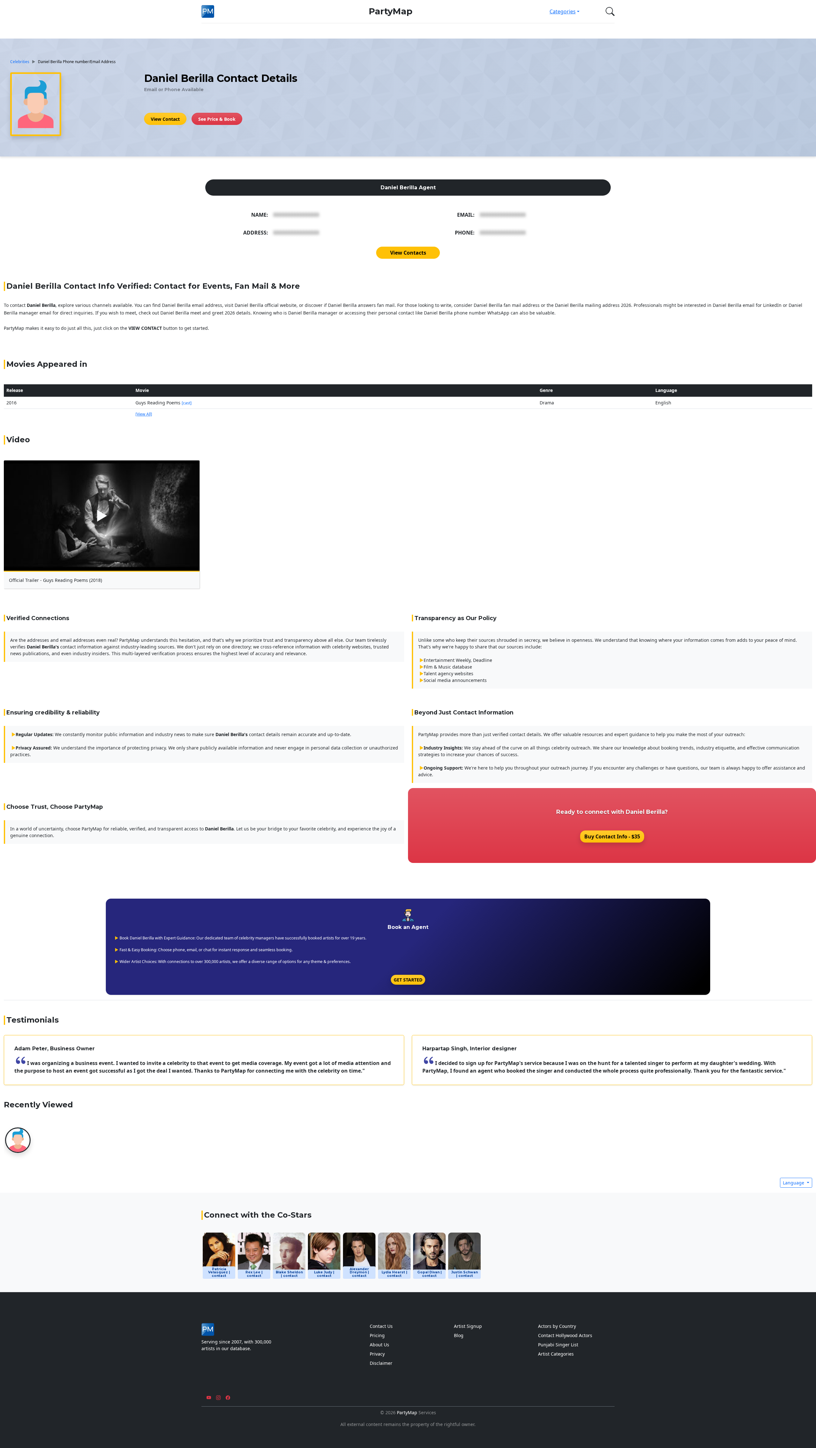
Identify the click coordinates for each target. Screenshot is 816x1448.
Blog (458, 1335)
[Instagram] (218, 1398)
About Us (379, 1345)
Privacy (377, 1354)
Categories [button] (563, 11)
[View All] (143, 414)
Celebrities (19, 61)
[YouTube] (209, 1398)
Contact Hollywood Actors (565, 1335)
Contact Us (381, 1326)
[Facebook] (228, 1398)
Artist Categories (556, 1354)
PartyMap (390, 11)
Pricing (377, 1335)
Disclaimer (381, 1363)
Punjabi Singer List (558, 1345)
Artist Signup (468, 1326)
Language (794, 1183)
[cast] (187, 403)
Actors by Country (557, 1326)
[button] (609, 11)
